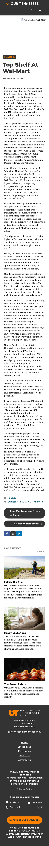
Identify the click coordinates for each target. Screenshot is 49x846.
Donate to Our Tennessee (24, 820)
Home (24, 742)
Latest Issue (24, 747)
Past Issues (24, 751)
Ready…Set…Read (15, 633)
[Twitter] (13, 533)
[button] (32, 10)
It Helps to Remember (26, 523)
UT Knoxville (37, 501)
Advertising (24, 760)
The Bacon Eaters (15, 684)
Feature (9, 57)
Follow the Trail (13, 582)
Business (13, 501)
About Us (24, 755)
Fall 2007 (24, 501)
